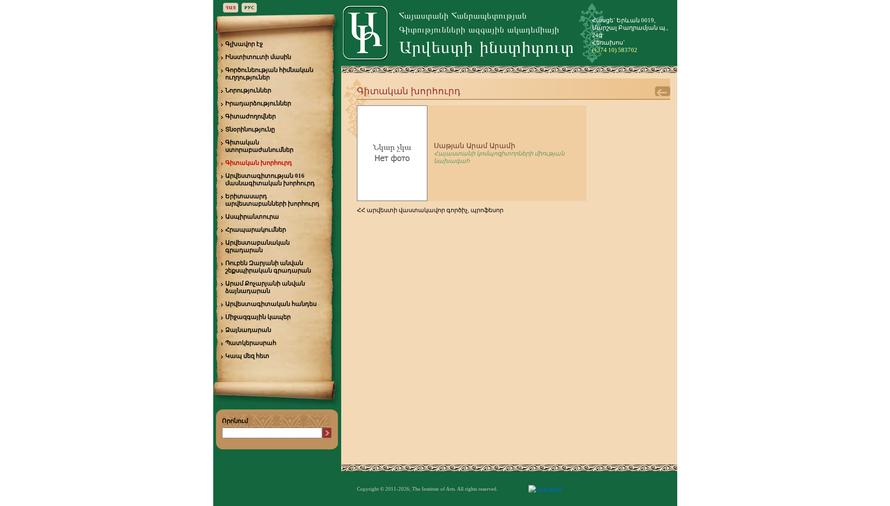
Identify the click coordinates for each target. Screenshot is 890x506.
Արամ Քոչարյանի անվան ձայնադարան (265, 287)
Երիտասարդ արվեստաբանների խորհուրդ (272, 200)
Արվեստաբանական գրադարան (257, 246)
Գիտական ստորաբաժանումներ (259, 146)
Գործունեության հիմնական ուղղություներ (269, 73)
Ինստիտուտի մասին (258, 56)
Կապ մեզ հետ (247, 355)
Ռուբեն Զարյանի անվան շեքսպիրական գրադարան (268, 266)
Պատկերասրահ (250, 342)
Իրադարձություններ (258, 103)
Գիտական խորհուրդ (258, 162)
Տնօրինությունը (250, 129)
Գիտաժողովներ (250, 116)
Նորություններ (248, 90)
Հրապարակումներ (255, 229)
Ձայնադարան (248, 329)
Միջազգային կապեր (258, 316)
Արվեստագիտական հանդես (271, 303)
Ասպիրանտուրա (252, 216)
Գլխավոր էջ (244, 43)
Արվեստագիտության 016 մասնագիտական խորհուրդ (270, 179)
